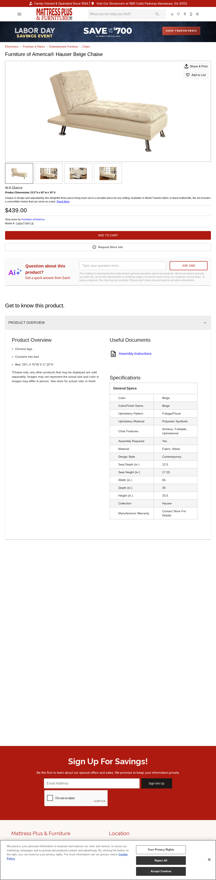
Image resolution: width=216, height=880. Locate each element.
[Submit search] (157, 14)
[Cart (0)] (197, 14)
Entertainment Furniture (63, 46)
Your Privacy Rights (161, 849)
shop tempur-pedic (181, 30)
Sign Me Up (157, 783)
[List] (178, 14)
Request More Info (110, 247)
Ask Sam (188, 265)
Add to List (199, 75)
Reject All (161, 860)
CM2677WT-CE (25, 223)
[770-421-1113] (191, 14)
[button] (19, 14)
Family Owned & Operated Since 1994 (61, 3)
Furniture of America (33, 219)
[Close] (209, 859)
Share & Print (199, 66)
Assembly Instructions (135, 353)
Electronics (12, 46)
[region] (108, 860)
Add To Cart (108, 235)
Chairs (86, 46)
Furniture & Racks (34, 46)
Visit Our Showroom (141, 3)
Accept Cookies (161, 871)
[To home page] (54, 14)
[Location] (185, 14)
